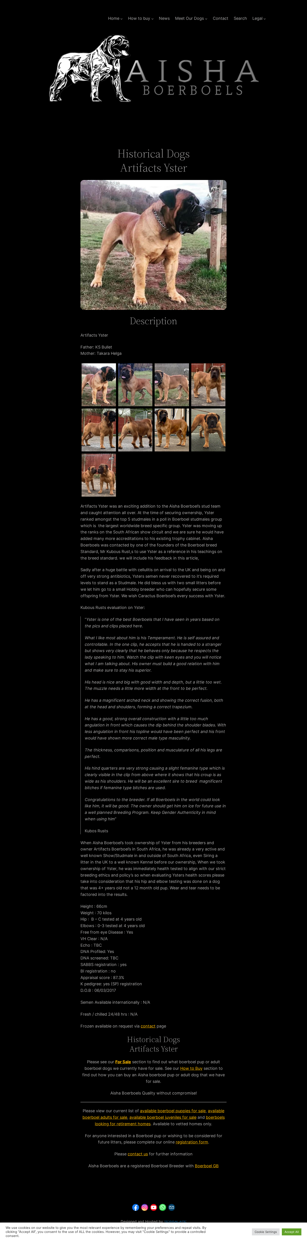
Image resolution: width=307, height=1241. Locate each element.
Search (240, 18)
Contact (220, 18)
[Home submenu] (121, 18)
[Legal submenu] (264, 18)
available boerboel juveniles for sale (162, 1117)
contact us (138, 1154)
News (164, 18)
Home (113, 18)
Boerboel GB (207, 1165)
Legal (257, 18)
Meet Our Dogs (189, 18)
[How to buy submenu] (152, 18)
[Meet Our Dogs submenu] (206, 18)
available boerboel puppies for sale (173, 1110)
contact (148, 1026)
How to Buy (191, 1068)
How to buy (139, 18)
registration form (192, 1142)
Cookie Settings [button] (266, 1232)
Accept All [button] (292, 1232)
